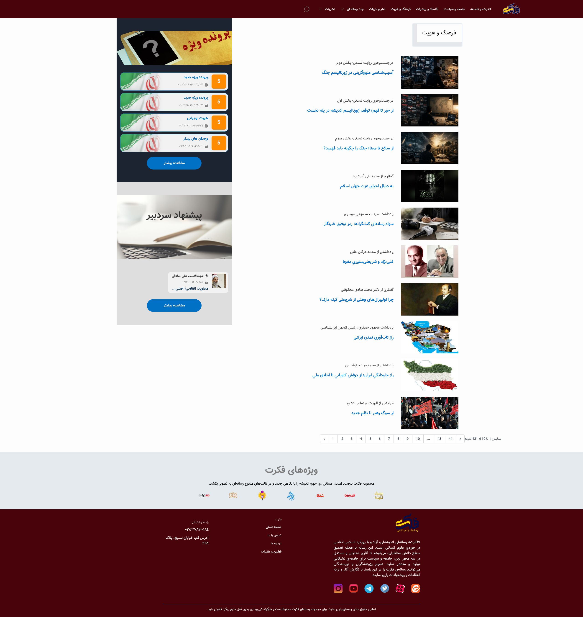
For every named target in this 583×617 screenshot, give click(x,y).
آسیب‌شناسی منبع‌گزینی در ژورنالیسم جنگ (358, 72)
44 (450, 438)
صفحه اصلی (273, 527)
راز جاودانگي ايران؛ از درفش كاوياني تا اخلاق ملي (353, 375)
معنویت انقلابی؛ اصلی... (190, 288)
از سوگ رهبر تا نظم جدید (372, 413)
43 (439, 438)
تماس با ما (274, 535)
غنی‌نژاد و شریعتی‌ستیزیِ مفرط (368, 262)
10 (418, 438)
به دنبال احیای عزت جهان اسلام (367, 186)
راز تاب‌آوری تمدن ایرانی (374, 337)
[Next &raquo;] (460, 438)
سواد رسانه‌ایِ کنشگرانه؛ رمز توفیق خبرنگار (359, 224)
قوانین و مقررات (271, 551)
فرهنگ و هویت (401, 9)
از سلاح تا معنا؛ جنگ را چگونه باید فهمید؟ (359, 148)
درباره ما (276, 543)
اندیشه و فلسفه (480, 9)
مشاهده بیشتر (174, 163)
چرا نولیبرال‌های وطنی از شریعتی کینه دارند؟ (357, 299)
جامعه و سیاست (454, 9)
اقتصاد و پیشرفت (427, 9)
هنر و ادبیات (377, 9)
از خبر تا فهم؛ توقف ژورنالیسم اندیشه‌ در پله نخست (350, 110)
